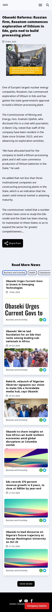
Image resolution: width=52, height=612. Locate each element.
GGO (5, 5)
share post (15, 243)
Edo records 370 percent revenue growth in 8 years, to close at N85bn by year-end (25, 485)
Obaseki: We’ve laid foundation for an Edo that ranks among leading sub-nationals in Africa (23, 336)
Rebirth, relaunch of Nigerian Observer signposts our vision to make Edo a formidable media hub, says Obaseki (25, 386)
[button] (47, 5)
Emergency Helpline (36, 605)
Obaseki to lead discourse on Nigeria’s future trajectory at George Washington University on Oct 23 (26, 537)
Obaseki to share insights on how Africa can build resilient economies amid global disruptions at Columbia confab (25, 438)
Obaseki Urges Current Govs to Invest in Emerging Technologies (24, 284)
